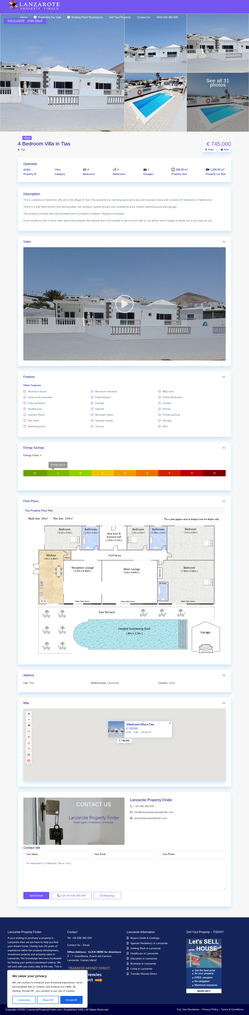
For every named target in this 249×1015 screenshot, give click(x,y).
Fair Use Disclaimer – (189, 1009)
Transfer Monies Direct (144, 973)
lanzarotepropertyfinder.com (150, 818)
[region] (47, 989)
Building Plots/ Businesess (87, 17)
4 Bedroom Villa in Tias (140, 724)
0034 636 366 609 (167, 17)
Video (27, 241)
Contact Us (143, 17)
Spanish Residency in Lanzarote (149, 943)
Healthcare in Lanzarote (144, 953)
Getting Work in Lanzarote (146, 948)
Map (26, 702)
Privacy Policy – (211, 1009)
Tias (23, 149)
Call (72, 895)
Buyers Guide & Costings (145, 937)
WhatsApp (108, 895)
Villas (27, 138)
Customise (24, 999)
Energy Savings (33, 447)
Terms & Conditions (232, 1009)
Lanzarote (113, 682)
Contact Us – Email (78, 945)
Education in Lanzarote (144, 958)
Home (24, 17)
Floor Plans (30, 501)
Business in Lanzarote (143, 963)
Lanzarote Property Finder (151, 800)
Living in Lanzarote (141, 968)
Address (28, 675)
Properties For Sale (49, 17)
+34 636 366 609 (144, 806)
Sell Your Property (120, 17)
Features (29, 376)
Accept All (71, 999)
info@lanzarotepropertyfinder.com (154, 812)
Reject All (48, 999)
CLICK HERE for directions (104, 951)
